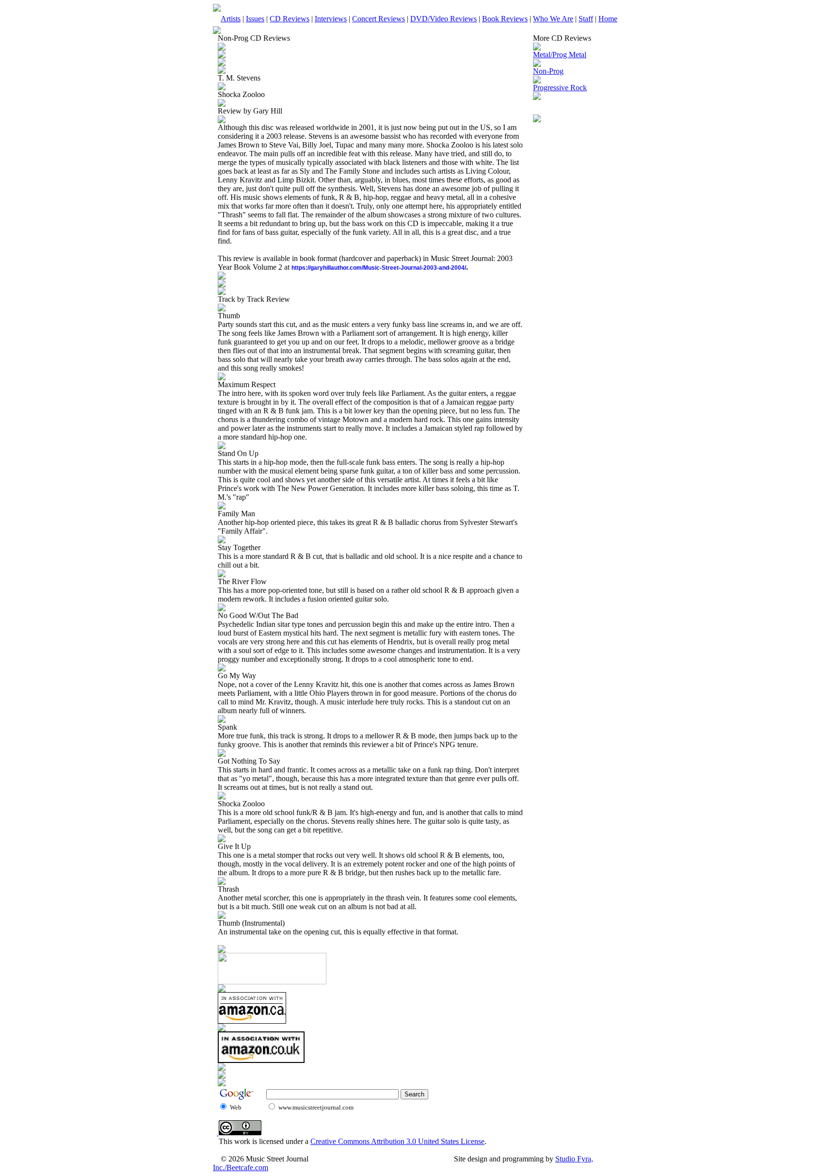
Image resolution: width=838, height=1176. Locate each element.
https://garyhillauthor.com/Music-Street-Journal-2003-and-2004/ (378, 267)
